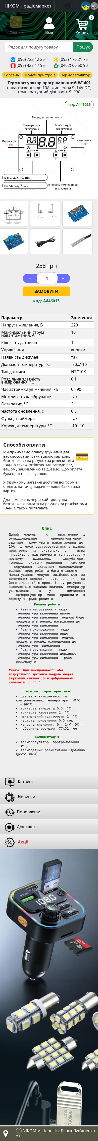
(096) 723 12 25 (31, 59)
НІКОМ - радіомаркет (28, 6)
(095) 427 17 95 (31, 65)
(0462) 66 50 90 (74, 65)
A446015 (51, 301)
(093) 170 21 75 (74, 59)
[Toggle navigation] (68, 6)
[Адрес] (4, 1135)
